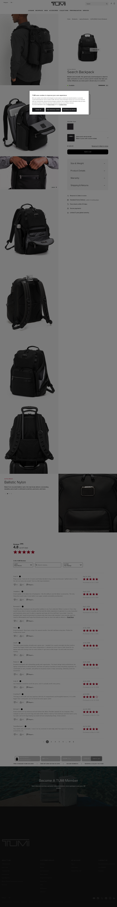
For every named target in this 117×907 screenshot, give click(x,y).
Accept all (38, 109)
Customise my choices (69, 109)
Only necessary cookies (53, 109)
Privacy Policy (51, 104)
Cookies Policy (63, 104)
